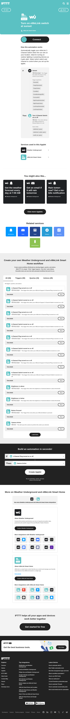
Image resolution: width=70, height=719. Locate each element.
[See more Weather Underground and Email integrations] (35, 539)
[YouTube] (55, 712)
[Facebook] (43, 712)
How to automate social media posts (58, 686)
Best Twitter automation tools (56, 668)
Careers (12, 712)
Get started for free (35, 627)
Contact (27, 712)
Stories (3, 668)
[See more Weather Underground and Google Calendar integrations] (21, 547)
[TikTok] (63, 712)
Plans (2, 684)
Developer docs (5, 686)
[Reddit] (67, 712)
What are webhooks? (54, 678)
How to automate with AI (55, 665)
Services (3, 665)
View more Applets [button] (35, 212)
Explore (3, 662)
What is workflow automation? (56, 673)
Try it (61, 294)
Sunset (34, 70)
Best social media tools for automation (59, 689)
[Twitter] (59, 712)
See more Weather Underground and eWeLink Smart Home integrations (35, 502)
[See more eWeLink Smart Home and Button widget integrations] (21, 590)
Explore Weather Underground (25, 528)
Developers (5, 712)
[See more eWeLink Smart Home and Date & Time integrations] (21, 597)
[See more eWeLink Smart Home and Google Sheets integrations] (35, 597)
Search (3, 681)
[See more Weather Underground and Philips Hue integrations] (49, 539)
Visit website (18, 574)
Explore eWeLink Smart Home (25, 578)
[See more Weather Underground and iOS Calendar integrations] (35, 547)
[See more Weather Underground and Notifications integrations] (21, 539)
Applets (3, 670)
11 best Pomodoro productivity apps (58, 681)
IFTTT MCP (4, 673)
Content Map (4, 678)
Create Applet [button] (35, 472)
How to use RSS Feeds (55, 676)
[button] (68, 4)
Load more (35, 434)
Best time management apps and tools (59, 670)
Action (14, 424)
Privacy (33, 712)
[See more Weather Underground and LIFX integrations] (49, 547)
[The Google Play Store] (40, 703)
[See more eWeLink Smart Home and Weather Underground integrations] (49, 590)
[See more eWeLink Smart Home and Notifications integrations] (49, 597)
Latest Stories (53, 662)
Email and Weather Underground (27, 669)
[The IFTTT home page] (5, 3)
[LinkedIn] (47, 712)
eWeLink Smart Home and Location (28, 687)
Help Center (4, 676)
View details (10, 294)
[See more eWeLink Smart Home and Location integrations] (35, 590)
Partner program (19, 712)
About (38, 712)
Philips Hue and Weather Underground (29, 672)
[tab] (8, 278)
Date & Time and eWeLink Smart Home (29, 694)
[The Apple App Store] (29, 703)
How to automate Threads (55, 684)
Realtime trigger (16, 314)
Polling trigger (16, 290)
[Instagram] (51, 712)
